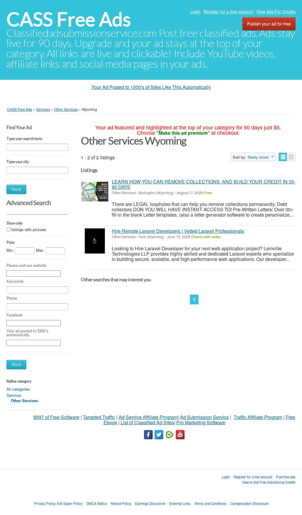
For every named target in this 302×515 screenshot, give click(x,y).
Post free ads (286, 477)
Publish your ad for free (269, 24)
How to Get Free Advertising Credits (269, 482)
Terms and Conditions (210, 503)
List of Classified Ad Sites (147, 422)
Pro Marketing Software (200, 422)
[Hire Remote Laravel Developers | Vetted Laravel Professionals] (95, 241)
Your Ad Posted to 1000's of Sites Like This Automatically (151, 87)
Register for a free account (228, 11)
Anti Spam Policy (70, 503)
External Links (180, 503)
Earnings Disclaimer (150, 503)
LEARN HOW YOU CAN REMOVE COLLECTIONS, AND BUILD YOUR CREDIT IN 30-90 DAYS (204, 184)
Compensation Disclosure (249, 503)
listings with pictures (29, 230)
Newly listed (258, 157)
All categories (18, 389)
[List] (283, 157)
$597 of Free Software (56, 417)
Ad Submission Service (204, 417)
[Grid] (291, 157)
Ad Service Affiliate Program (148, 417)
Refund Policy (121, 503)
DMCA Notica (96, 503)
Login (195, 11)
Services (14, 395)
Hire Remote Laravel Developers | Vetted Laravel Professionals (178, 231)
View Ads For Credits (276, 11)
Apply (16, 189)
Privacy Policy (45, 503)
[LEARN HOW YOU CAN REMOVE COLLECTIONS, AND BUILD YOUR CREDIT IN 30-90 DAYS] (95, 191)
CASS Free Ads (68, 19)
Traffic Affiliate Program (258, 417)
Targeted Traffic (99, 417)
